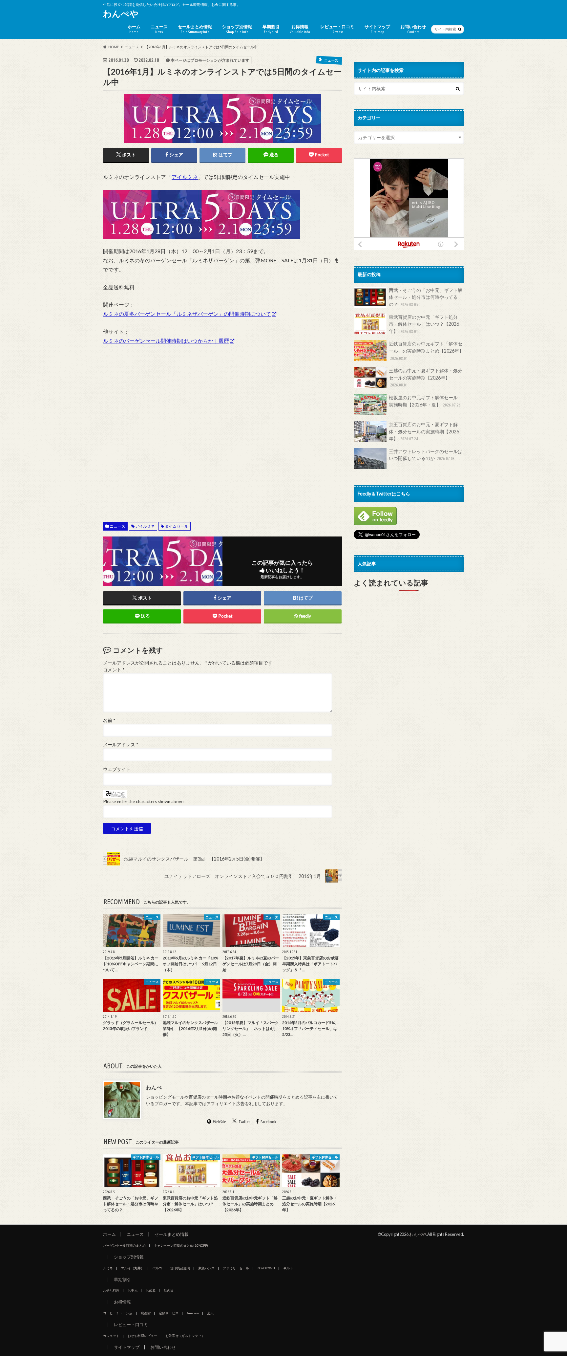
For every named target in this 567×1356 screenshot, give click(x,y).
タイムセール (176, 526)
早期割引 (271, 29)
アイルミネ (185, 177)
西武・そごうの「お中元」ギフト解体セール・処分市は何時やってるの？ (425, 297)
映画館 (146, 1313)
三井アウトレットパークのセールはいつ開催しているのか (425, 454)
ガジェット (111, 1336)
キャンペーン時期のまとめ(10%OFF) (181, 1245)
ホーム (134, 29)
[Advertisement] (222, 427)
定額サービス (168, 1313)
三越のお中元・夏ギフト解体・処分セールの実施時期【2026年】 (425, 377)
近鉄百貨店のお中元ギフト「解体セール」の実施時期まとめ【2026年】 (426, 350)
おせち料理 (111, 1290)
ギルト (288, 1268)
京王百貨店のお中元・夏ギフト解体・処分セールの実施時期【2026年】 (424, 431)
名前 (109, 720)
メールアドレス (120, 744)
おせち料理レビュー (142, 1336)
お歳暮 (151, 1290)
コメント (113, 669)
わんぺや (120, 13)
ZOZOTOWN (266, 1268)
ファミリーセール (236, 1268)
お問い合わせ (413, 29)
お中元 (132, 1290)
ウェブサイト (117, 769)
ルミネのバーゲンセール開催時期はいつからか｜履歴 (166, 341)
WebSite (219, 1121)
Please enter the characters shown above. (143, 801)
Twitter (244, 1121)
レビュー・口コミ (337, 29)
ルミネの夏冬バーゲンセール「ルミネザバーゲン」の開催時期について (187, 314)
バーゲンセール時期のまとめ (124, 1245)
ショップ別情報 (237, 29)
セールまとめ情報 (195, 29)
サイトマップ (377, 29)
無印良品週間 (180, 1268)
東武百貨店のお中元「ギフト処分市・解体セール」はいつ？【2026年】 (424, 324)
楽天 (210, 1313)
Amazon (193, 1313)
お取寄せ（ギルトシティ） (185, 1336)
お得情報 (300, 29)
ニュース (159, 29)
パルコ (157, 1268)
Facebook (268, 1121)
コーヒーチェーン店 (118, 1313)
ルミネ (108, 1268)
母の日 (169, 1290)
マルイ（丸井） (132, 1268)
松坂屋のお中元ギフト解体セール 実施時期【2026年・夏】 (425, 401)
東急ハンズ (206, 1268)
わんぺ (154, 1087)
